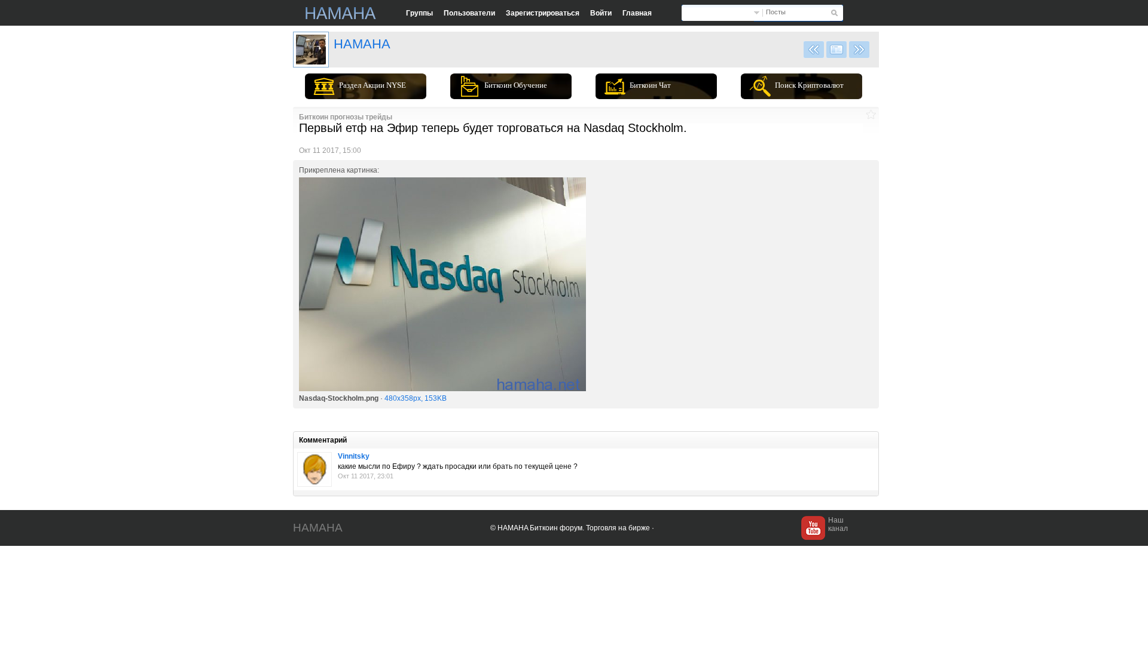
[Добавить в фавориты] (871, 114)
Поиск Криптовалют (809, 85)
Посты (776, 12)
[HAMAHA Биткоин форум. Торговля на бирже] (341, 13)
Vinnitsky (354, 456)
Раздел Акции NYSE (372, 85)
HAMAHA (362, 43)
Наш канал (838, 524)
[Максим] (311, 49)
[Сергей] (314, 469)
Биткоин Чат (650, 85)
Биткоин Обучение (515, 85)
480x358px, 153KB (415, 398)
